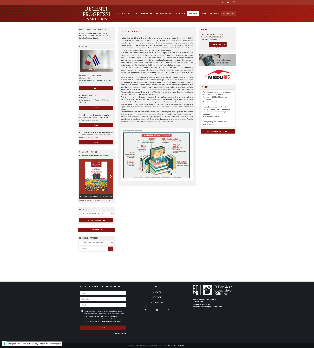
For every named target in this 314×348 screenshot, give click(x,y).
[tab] (217, 29)
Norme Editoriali (164, 13)
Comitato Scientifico (142, 13)
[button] (80, 238)
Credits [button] (157, 292)
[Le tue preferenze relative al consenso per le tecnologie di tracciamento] (4, 343)
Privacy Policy (170, 345)
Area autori (94, 230)
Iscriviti (103, 328)
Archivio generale (95, 220)
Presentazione (123, 13)
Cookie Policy (180, 345)
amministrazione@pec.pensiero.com (207, 306)
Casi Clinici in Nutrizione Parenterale (94, 156)
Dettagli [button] (205, 29)
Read (96, 108)
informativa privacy (102, 311)
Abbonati (193, 13)
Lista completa (218, 131)
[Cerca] (110, 249)
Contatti (157, 297)
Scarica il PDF (219, 44)
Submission (180, 13)
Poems (203, 13)
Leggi (96, 88)
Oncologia (214, 13)
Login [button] (228, 13)
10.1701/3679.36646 (210, 39)
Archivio (118, 334)
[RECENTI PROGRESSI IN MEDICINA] (96, 13)
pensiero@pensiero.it (201, 304)
